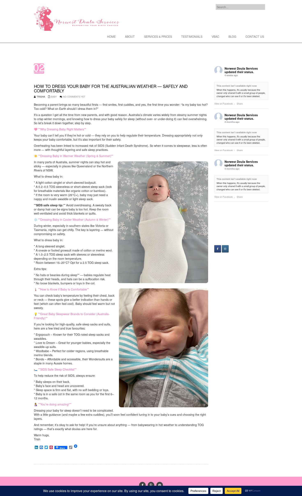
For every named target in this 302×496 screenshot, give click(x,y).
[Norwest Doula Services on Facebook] (217, 249)
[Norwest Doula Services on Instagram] (225, 249)
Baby (54, 96)
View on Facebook (223, 103)
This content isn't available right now (237, 85)
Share (240, 103)
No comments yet (74, 96)
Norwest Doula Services (241, 68)
